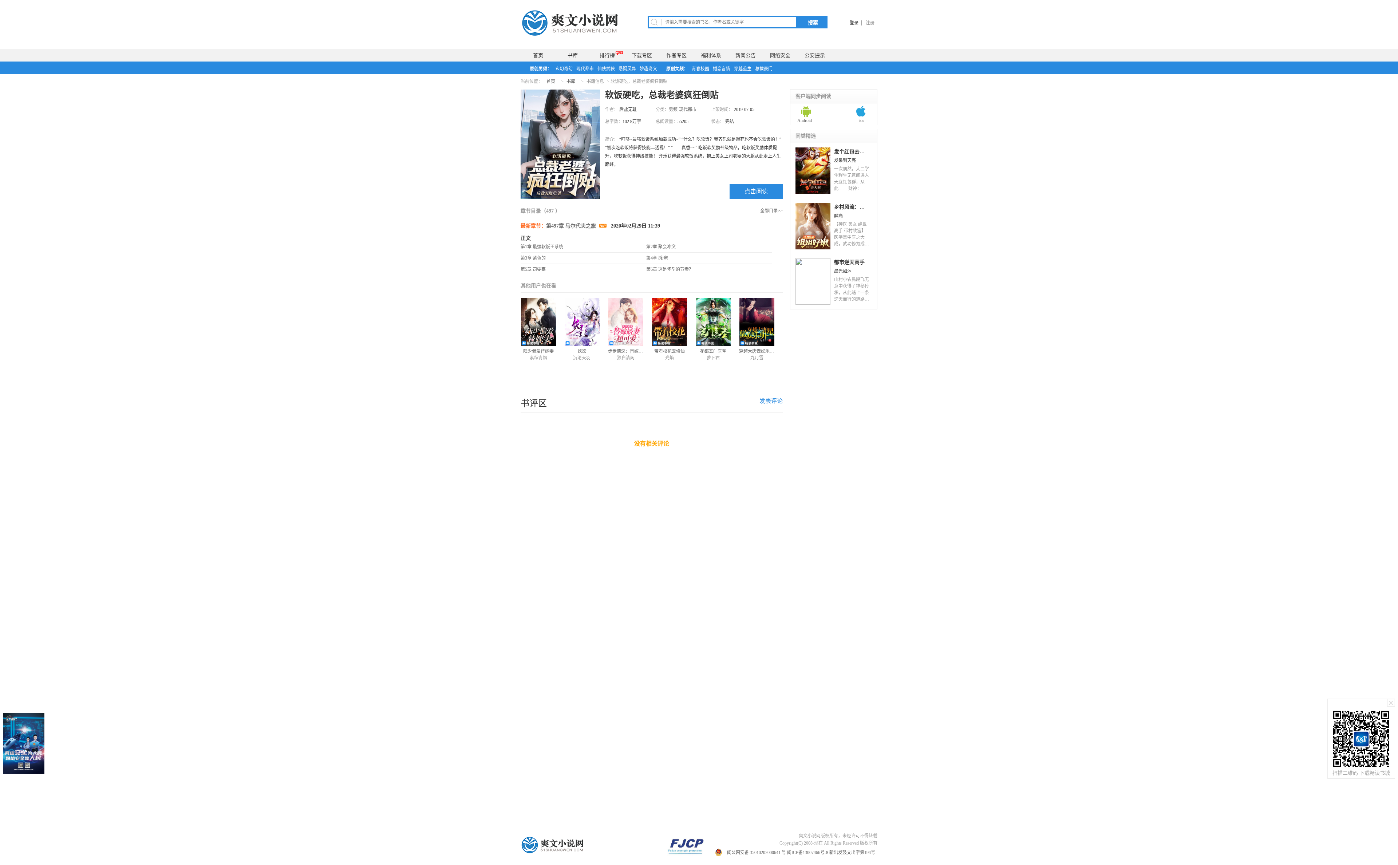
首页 (538, 55)
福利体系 (711, 55)
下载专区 (642, 55)
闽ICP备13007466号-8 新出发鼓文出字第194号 (831, 852)
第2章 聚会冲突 (661, 246)
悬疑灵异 (627, 68)
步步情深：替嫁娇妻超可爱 (634, 351)
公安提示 (815, 55)
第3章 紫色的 (533, 258)
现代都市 (585, 68)
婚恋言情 (721, 68)
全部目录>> (771, 210)
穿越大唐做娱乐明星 (758, 351)
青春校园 (700, 68)
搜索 (813, 22)
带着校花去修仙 (669, 351)
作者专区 (676, 55)
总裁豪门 (764, 68)
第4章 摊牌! (657, 258)
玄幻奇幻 (564, 68)
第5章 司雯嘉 (533, 269)
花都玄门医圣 (713, 351)
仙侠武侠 (606, 68)
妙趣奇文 (648, 68)
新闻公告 (745, 55)
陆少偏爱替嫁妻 (538, 351)
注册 (870, 22)
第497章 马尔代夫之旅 (571, 226)
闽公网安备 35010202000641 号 (756, 852)
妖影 (582, 351)
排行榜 (607, 55)
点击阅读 (756, 191)
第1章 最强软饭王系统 (542, 246)
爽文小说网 (571, 23)
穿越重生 (742, 68)
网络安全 (780, 55)
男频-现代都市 (682, 109)
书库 (573, 55)
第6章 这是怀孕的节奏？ (669, 269)
